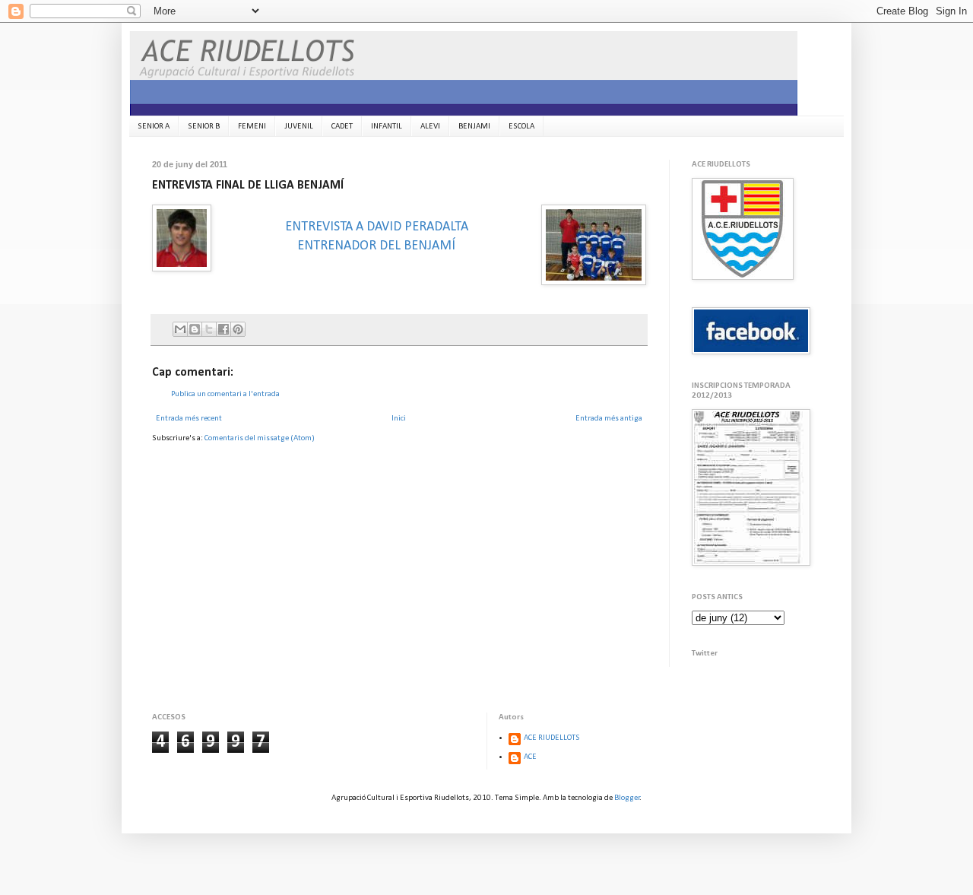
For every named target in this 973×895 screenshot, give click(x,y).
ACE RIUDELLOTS (552, 738)
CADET (342, 126)
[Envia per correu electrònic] (180, 329)
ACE (530, 757)
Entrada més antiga (608, 418)
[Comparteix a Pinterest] (238, 329)
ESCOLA (521, 126)
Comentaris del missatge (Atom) (259, 438)
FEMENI (252, 126)
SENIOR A (154, 126)
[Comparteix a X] (209, 329)
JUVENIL (298, 126)
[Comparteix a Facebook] (223, 329)
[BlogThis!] (194, 329)
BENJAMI (474, 126)
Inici (398, 418)
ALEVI (430, 126)
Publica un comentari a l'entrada (225, 394)
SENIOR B (204, 126)
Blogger (627, 798)
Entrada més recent (189, 418)
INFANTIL (386, 126)
